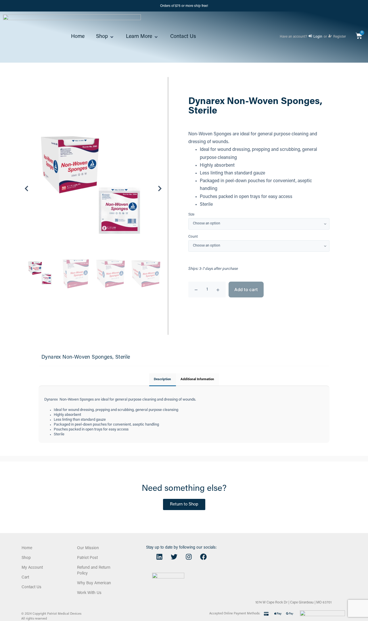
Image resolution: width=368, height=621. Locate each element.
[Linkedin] (159, 557)
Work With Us (89, 593)
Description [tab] (162, 379)
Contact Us (31, 587)
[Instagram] (188, 557)
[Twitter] (174, 557)
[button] (105, 37)
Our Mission (88, 548)
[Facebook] (203, 557)
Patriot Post (87, 558)
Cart (25, 578)
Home (27, 548)
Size (191, 214)
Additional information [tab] (197, 379)
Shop (26, 558)
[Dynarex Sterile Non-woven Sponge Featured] (93, 188)
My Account (32, 568)
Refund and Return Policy (93, 571)
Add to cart (246, 289)
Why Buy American (94, 583)
